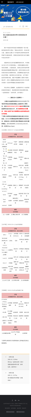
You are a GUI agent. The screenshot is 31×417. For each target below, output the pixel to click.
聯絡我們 (24, 408)
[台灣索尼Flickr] (18, 400)
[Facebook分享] (20, 26)
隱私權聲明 (7, 408)
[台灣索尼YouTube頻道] (15, 400)
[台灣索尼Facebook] (12, 400)
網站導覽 (19, 408)
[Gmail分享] (26, 26)
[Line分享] (23, 26)
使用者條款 (13, 408)
